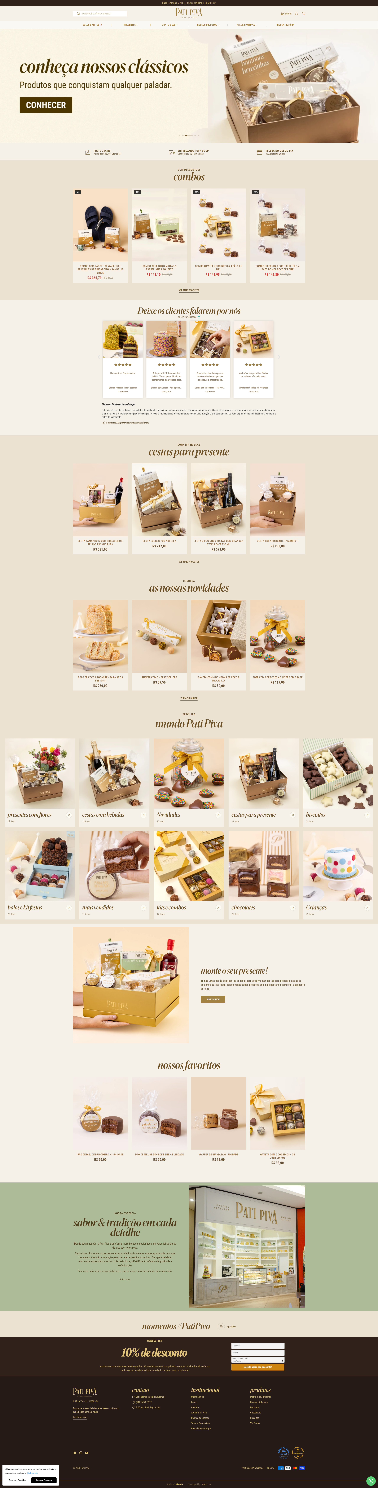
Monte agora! (213, 999)
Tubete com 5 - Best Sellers (159, 677)
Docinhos (254, 1407)
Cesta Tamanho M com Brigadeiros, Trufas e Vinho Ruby (100, 542)
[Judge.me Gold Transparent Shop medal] (298, 1453)
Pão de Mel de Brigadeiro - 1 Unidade (100, 1154)
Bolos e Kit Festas (259, 1402)
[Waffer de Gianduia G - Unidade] (218, 1113)
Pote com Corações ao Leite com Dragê (278, 677)
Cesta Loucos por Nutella (159, 540)
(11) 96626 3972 (144, 1402)
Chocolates (255, 1412)
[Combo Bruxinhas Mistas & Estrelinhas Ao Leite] (159, 224)
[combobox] (100, 14)
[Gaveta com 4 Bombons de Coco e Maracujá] (218, 636)
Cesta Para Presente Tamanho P (277, 540)
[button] (100, 357)
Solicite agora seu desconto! (258, 1367)
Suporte (270, 1468)
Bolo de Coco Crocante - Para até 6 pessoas (100, 679)
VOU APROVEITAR (189, 698)
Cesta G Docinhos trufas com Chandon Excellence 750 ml (218, 542)
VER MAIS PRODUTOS (189, 290)
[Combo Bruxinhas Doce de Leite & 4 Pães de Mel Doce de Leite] (277, 224)
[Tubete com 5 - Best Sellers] (159, 636)
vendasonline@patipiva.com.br (150, 1396)
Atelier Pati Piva (199, 1412)
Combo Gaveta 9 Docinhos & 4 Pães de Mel (218, 268)
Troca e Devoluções (200, 1423)
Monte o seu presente (260, 1396)
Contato (195, 1407)
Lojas (193, 1402)
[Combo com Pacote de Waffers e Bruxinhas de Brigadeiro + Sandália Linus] (100, 224)
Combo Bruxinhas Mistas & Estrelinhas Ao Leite (159, 268)
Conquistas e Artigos (201, 1428)
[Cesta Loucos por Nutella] (159, 499)
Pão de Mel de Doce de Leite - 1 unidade (159, 1154)
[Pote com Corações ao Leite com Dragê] (277, 636)
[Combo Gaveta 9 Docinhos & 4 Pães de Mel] (218, 224)
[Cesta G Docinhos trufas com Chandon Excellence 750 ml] (218, 499)
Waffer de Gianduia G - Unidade (218, 1154)
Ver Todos (255, 1423)
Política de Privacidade (253, 1468)
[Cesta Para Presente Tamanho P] (277, 499)
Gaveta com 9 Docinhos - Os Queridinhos (277, 1156)
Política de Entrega (200, 1418)
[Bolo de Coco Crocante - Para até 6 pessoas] (100, 636)
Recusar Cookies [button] (17, 1480)
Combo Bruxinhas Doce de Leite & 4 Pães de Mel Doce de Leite (277, 268)
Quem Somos (197, 1396)
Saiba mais (125, 1279)
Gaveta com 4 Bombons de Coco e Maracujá (218, 679)
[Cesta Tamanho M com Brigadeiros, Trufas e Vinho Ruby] (100, 499)
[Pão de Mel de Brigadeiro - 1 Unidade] (100, 1113)
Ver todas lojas (80, 1417)
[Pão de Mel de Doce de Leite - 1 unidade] (159, 1113)
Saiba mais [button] (32, 1473)
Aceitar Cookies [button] (44, 1480)
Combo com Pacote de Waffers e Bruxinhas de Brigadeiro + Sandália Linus (100, 269)
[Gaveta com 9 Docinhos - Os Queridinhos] (277, 1113)
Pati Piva (85, 1468)
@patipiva (231, 1326)
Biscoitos (254, 1418)
